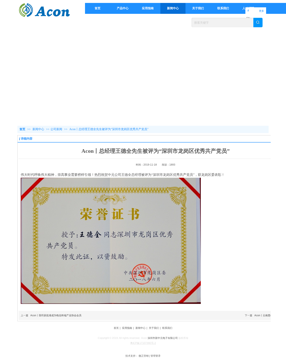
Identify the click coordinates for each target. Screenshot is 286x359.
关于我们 (154, 328)
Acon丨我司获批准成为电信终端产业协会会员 (55, 315)
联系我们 (167, 328)
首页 (22, 129)
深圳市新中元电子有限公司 (163, 338)
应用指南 (127, 328)
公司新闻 (56, 129)
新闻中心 (38, 129)
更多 (261, 11)
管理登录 (156, 355)
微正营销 (144, 355)
